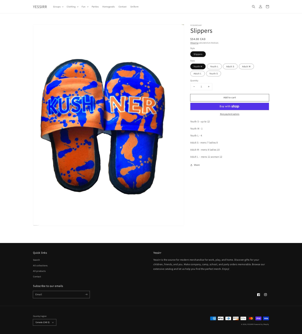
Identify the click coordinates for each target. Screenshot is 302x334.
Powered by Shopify (261, 324)
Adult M (246, 66)
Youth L (214, 66)
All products (39, 271)
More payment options (229, 114)
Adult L (197, 73)
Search (36, 259)
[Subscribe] (86, 294)
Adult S (230, 66)
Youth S (214, 73)
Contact (37, 276)
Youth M (198, 66)
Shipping (194, 43)
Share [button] (197, 165)
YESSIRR (250, 324)
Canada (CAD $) (43, 322)
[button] (253, 6)
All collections (40, 265)
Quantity (194, 80)
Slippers (198, 54)
